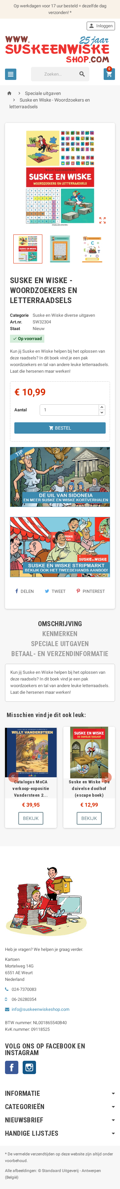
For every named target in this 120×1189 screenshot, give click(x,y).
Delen (27, 591)
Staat (15, 328)
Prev (13, 777)
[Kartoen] (60, 49)
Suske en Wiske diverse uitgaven (64, 315)
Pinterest (93, 591)
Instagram (29, 1067)
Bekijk (31, 818)
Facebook (11, 1067)
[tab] (60, 624)
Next (107, 777)
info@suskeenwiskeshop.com (40, 1009)
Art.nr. (16, 321)
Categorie (19, 315)
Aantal (20, 409)
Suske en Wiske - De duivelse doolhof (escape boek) (89, 788)
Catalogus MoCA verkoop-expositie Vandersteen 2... (30, 788)
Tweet (58, 591)
